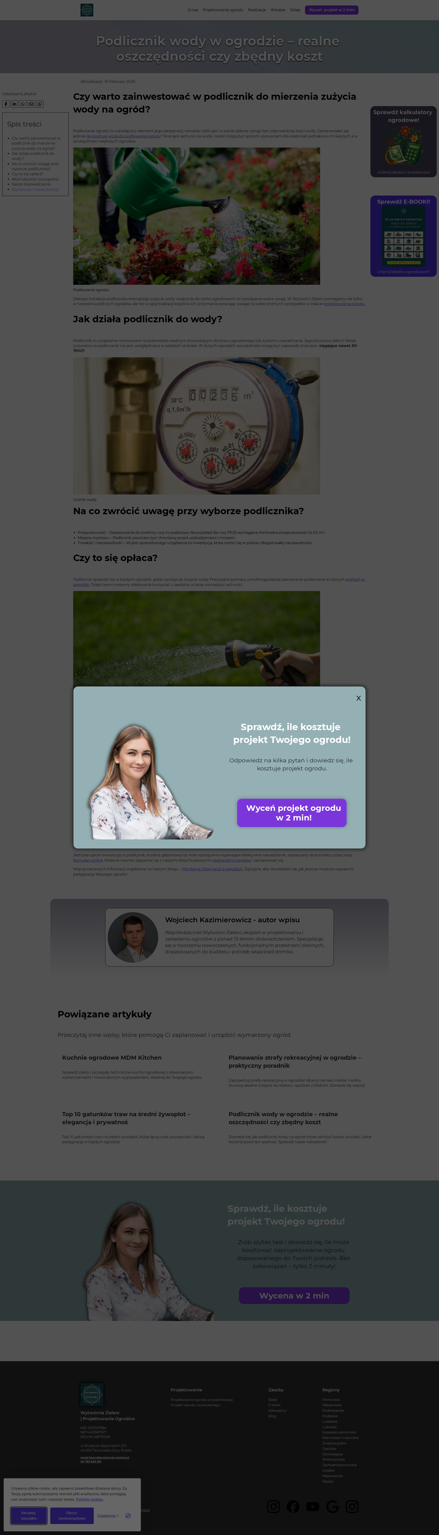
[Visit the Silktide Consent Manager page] (128, 1515)
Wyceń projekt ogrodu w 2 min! (293, 813)
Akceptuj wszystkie (29, 1515)
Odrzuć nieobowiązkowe (72, 1515)
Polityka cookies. (90, 1499)
